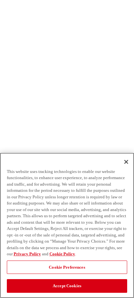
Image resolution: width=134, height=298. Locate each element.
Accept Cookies (67, 285)
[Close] (126, 162)
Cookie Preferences (67, 267)
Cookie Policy (62, 253)
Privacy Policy (27, 253)
